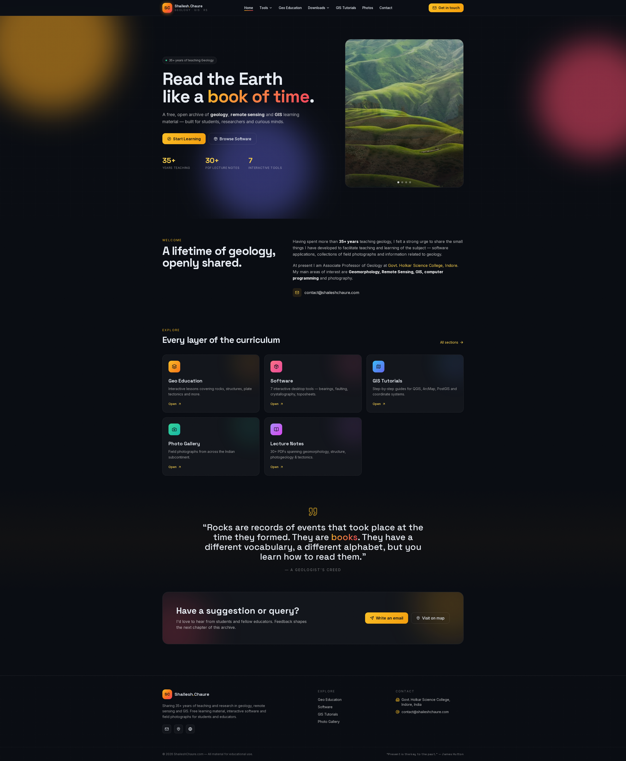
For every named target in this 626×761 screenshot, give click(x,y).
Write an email (389, 618)
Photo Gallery (329, 721)
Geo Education (290, 8)
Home (248, 8)
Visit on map (433, 618)
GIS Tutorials (346, 8)
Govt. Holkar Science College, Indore (422, 265)
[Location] (178, 729)
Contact (386, 8)
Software (325, 707)
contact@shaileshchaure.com (331, 292)
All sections (449, 342)
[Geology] (190, 729)
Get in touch (449, 8)
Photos (367, 8)
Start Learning (187, 138)
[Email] (166, 729)
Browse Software (235, 138)
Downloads (316, 8)
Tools (263, 8)
